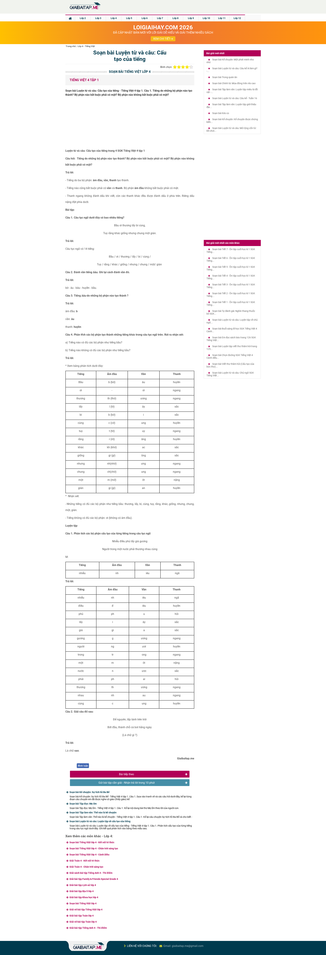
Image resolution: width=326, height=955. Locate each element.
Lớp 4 (114, 18)
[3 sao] (183, 67)
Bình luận (83, 765)
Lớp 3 (98, 18)
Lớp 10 (206, 18)
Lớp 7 (160, 18)
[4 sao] (187, 67)
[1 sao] (175, 67)
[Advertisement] (129, 124)
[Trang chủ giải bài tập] (84, 9)
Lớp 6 (145, 18)
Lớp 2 (83, 18)
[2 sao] (179, 67)
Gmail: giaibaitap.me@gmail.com (183, 946)
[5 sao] (191, 67)
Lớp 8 (175, 18)
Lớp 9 (191, 18)
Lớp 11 (221, 18)
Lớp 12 (237, 18)
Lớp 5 (129, 18)
